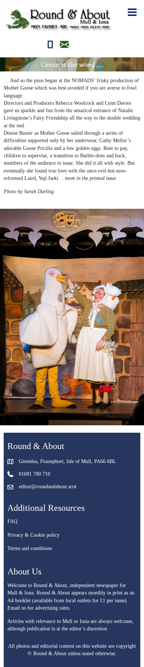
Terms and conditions (29, 548)
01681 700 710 (34, 474)
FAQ (12, 521)
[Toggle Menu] (131, 12)
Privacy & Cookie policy (33, 535)
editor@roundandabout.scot (47, 486)
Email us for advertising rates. (39, 608)
